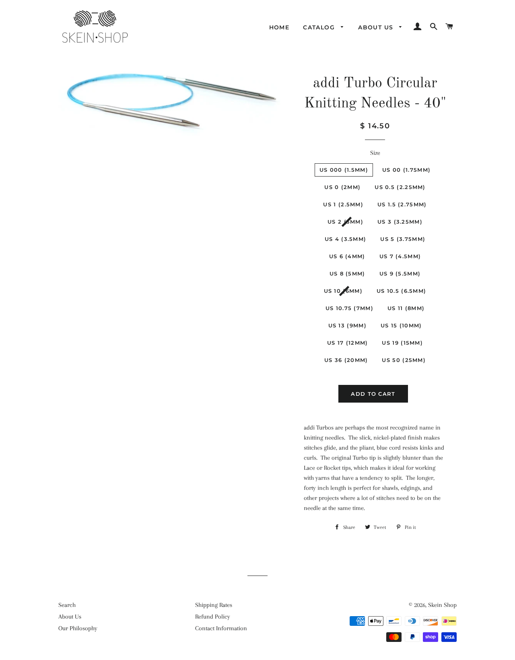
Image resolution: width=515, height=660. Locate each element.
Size (375, 152)
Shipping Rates (213, 605)
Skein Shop (442, 605)
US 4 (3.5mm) (346, 239)
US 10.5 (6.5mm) (401, 291)
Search (67, 605)
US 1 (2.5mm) (343, 204)
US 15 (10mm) (401, 325)
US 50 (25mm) (404, 360)
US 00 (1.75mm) (406, 170)
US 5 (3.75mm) (402, 239)
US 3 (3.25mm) (399, 221)
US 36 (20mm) (346, 360)
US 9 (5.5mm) (400, 273)
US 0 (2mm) (342, 187)
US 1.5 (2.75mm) (402, 204)
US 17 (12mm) (347, 342)
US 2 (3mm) (345, 221)
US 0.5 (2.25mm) (400, 187)
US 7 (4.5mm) (400, 256)
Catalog (320, 27)
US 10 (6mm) (343, 291)
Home (279, 27)
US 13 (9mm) (347, 325)
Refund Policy (212, 616)
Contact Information (221, 628)
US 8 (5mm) (347, 273)
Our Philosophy (77, 628)
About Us (377, 27)
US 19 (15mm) (402, 342)
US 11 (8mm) (405, 308)
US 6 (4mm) (347, 256)
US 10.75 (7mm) (349, 308)
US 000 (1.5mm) (343, 170)
